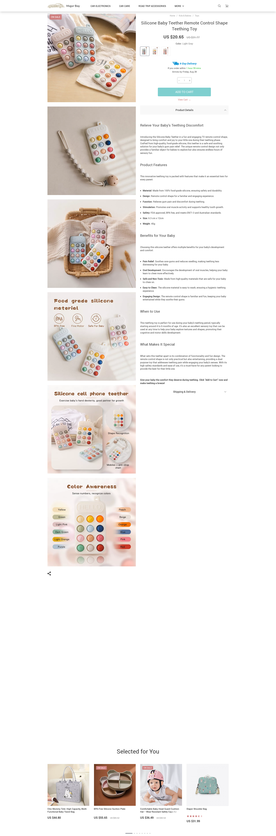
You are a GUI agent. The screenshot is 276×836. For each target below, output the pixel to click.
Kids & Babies (185, 15)
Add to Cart (184, 92)
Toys (197, 15)
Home (172, 15)
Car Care (124, 6)
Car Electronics (101, 6)
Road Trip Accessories (152, 6)
